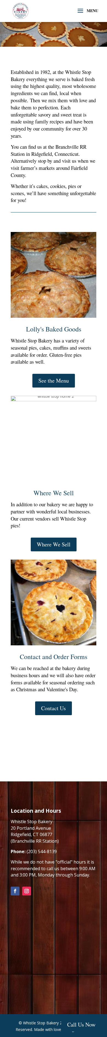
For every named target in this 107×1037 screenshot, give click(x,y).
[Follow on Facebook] (15, 891)
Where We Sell (54, 544)
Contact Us (53, 708)
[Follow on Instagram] (26, 891)
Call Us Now (81, 1024)
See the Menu (53, 380)
